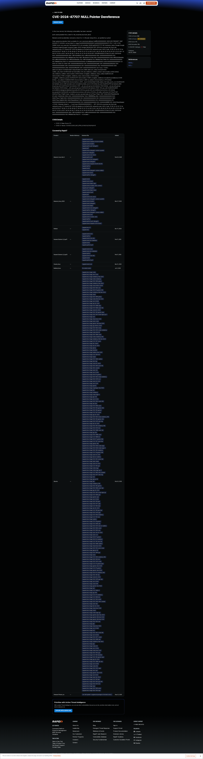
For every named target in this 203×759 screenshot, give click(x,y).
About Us (75, 725)
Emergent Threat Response (101, 728)
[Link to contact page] (140, 3)
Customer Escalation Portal (121, 739)
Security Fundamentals (100, 739)
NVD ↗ (130, 65)
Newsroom (76, 731)
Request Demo (151, 3)
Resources (96, 3)
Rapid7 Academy (118, 737)
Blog (94, 725)
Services (87, 3)
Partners (104, 3)
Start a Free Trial (57, 741)
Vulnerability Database (99, 737)
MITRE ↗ (131, 62)
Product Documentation (120, 731)
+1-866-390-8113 (139, 724)
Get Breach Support (58, 745)
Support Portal (117, 728)
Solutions (55, 734)
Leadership (76, 728)
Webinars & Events (98, 731)
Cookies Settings (190, 756)
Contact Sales (56, 747)
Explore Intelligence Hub (63, 710)
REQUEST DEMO (58, 22)
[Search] (137, 3)
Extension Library (118, 734)
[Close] (200, 756)
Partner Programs (78, 737)
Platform (80, 3)
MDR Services (56, 732)
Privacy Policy (57, 755)
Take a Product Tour (58, 743)
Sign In (115, 725)
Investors (75, 739)
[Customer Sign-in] (143, 3)
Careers (75, 742)
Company (112, 3)
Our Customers (77, 734)
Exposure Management (59, 730)
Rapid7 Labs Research (99, 734)
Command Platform (58, 728)
